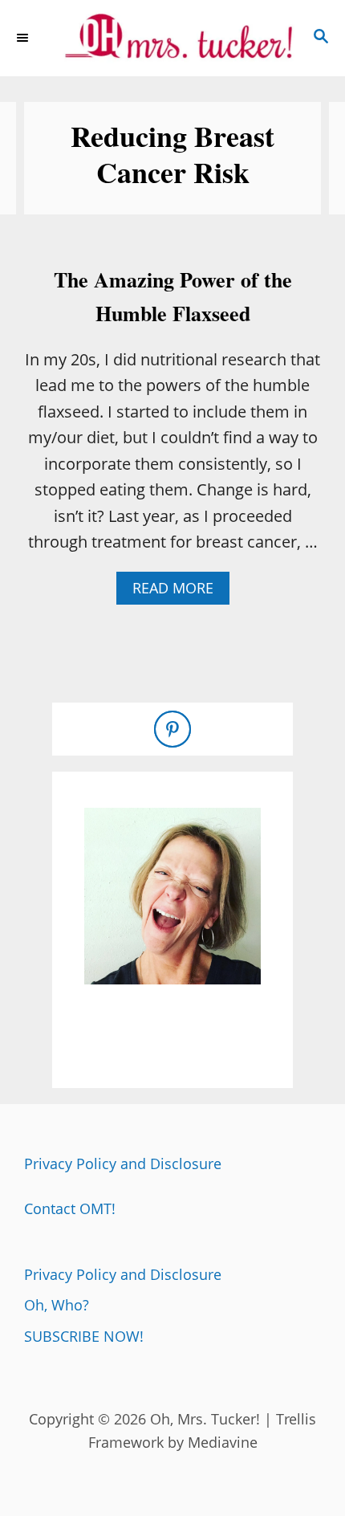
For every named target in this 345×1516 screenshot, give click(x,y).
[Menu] (24, 37)
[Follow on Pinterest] (172, 729)
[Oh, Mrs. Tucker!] (172, 38)
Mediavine (223, 1442)
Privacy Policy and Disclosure (122, 1163)
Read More (179, 591)
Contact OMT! (70, 1208)
